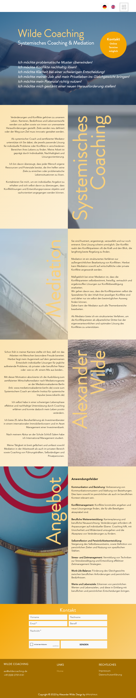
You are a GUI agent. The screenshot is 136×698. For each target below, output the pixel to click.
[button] (124, 7)
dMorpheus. (92, 694)
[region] (113, 45)
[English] (113, 7)
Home (60, 671)
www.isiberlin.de (55, 395)
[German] (105, 7)
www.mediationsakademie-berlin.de (33, 387)
